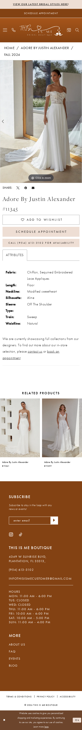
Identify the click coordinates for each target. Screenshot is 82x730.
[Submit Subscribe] (54, 520)
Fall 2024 (12, 54)
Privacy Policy (45, 696)
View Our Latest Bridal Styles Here (40, 4)
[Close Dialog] (4, 720)
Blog (13, 665)
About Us (17, 644)
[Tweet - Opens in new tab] (18, 188)
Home (9, 48)
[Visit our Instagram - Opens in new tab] (11, 534)
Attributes (15, 255)
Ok (77, 720)
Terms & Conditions (19, 696)
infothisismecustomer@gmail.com (40, 578)
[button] (4, 30)
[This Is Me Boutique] (41, 30)
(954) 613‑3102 (21, 570)
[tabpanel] (41, 121)
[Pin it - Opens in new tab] (25, 188)
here (46, 726)
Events (15, 658)
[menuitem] (4, 30)
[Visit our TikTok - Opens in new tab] (20, 534)
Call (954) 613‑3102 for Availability (41, 243)
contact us (35, 351)
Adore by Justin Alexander (45, 48)
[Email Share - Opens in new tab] (33, 187)
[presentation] (20, 427)
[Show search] (77, 30)
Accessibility (67, 696)
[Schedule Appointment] (69, 30)
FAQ (12, 651)
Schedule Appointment (41, 232)
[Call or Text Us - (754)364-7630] (13, 30)
